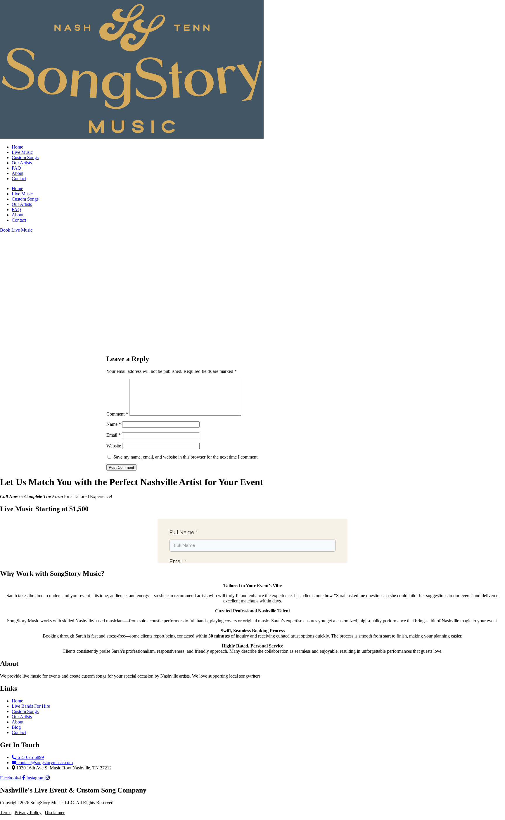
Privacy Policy (28, 812)
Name (113, 424)
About (17, 173)
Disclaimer (55, 812)
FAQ (16, 168)
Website (113, 445)
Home (17, 146)
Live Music (22, 152)
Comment (117, 413)
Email (113, 435)
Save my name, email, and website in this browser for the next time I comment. (186, 456)
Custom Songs (25, 157)
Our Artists (22, 162)
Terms (5, 812)
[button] (252, 335)
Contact (19, 178)
